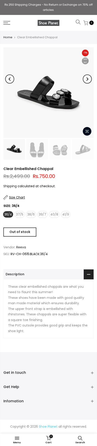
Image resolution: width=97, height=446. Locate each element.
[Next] (87, 79)
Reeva (21, 247)
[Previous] (9, 79)
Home (7, 37)
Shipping (10, 186)
